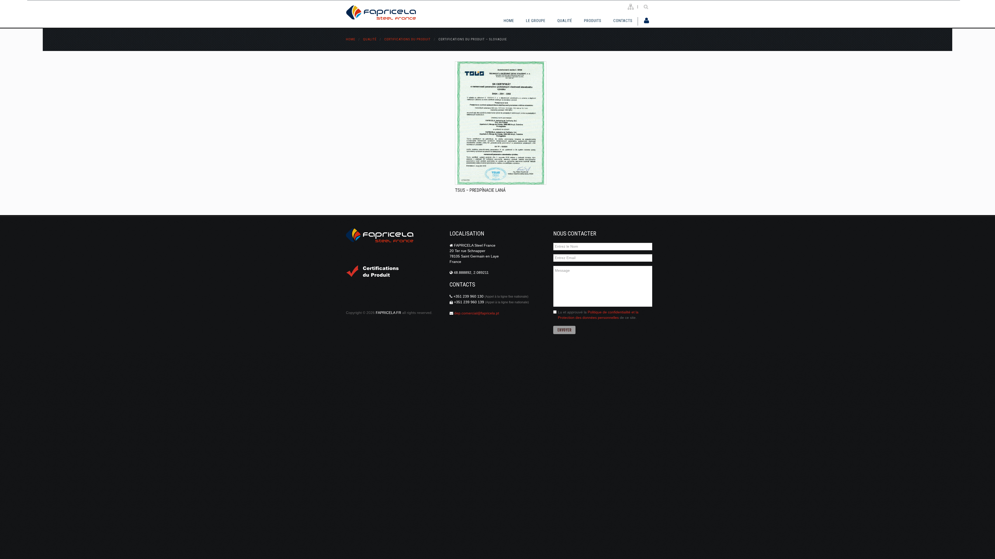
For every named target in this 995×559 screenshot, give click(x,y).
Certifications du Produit (408, 39)
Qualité (370, 39)
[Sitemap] (631, 7)
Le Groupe (535, 20)
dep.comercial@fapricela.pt (476, 313)
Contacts (622, 20)
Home (509, 20)
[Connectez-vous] (646, 21)
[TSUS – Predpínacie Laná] (500, 123)
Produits (592, 20)
